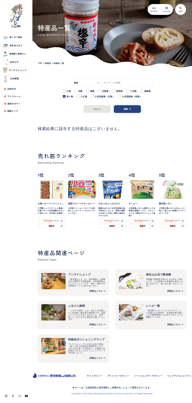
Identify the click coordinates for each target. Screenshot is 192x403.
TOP (40, 63)
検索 (126, 109)
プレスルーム (14, 96)
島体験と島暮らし (17, 53)
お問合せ (11, 89)
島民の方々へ (14, 103)
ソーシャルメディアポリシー (148, 376)
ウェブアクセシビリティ (179, 376)
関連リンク (12, 111)
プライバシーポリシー (118, 376)
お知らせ (14, 61)
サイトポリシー (94, 376)
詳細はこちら (96, 291)
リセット (97, 109)
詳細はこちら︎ (174, 324)
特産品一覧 (59, 63)
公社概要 (14, 78)
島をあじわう (16, 45)
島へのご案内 (15, 37)
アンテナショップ (18, 70)
